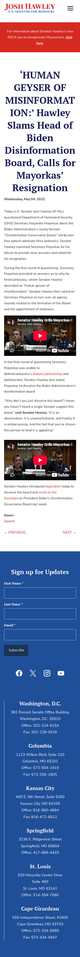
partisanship (53, 374)
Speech (9, 521)
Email (9, 625)
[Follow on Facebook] (19, 673)
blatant (38, 374)
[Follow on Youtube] (61, 673)
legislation (53, 486)
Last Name (13, 604)
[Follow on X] (33, 673)
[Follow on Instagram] (47, 673)
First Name (13, 583)
